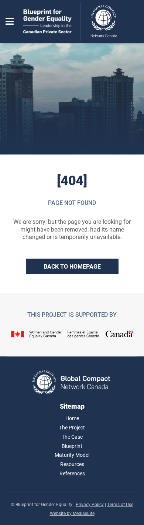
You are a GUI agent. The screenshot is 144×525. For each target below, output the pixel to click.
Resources (72, 464)
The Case (72, 436)
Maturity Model (72, 454)
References (72, 473)
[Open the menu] (10, 22)
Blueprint (72, 445)
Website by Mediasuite (72, 513)
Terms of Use (120, 504)
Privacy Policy (90, 504)
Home (72, 418)
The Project (72, 427)
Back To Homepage (72, 266)
